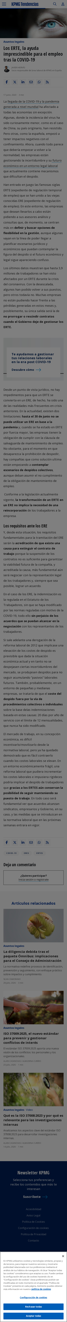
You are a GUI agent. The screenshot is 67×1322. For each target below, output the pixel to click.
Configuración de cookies (33, 1297)
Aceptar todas (33, 1315)
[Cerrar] (63, 1256)
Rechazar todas (33, 1306)
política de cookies (41, 1289)
